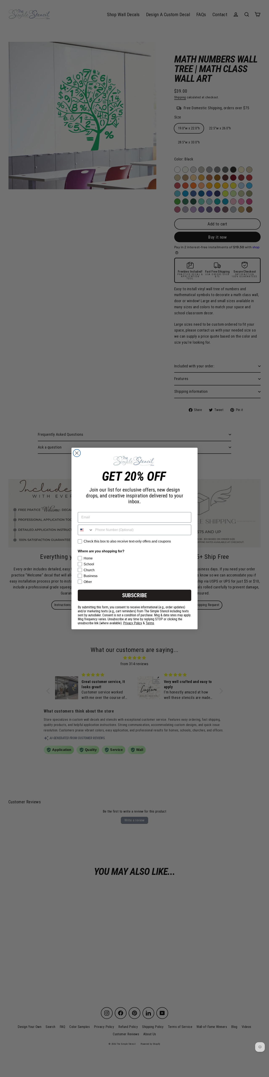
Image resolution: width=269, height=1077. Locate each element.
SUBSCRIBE (134, 595)
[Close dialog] (76, 453)
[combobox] (85, 530)
